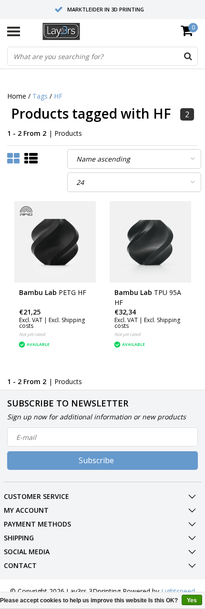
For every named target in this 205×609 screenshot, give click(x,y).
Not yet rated (32, 334)
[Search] (187, 56)
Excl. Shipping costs (52, 323)
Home (16, 96)
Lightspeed (178, 591)
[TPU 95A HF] (150, 242)
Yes (192, 600)
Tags (40, 96)
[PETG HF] (55, 242)
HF (58, 96)
